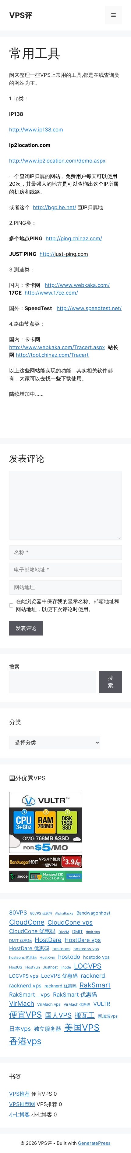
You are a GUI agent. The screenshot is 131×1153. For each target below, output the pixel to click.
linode (66, 967)
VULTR (101, 1004)
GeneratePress (94, 1143)
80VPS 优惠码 (41, 913)
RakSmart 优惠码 (75, 994)
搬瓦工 (85, 1015)
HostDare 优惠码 (29, 948)
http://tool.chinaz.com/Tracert (52, 355)
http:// (47, 254)
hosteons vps (86, 949)
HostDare (48, 940)
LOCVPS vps (23, 976)
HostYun (32, 967)
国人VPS (58, 1015)
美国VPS (82, 1027)
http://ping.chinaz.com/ (74, 238)
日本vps (20, 1028)
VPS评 (20, 15)
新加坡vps (108, 1016)
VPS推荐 (19, 1094)
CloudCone (26, 922)
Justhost (50, 967)
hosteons (61, 948)
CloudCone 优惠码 (32, 931)
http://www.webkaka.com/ (77, 285)
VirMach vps (49, 1004)
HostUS (15, 967)
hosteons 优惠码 (23, 957)
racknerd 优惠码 (60, 985)
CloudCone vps (70, 922)
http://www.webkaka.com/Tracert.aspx (57, 347)
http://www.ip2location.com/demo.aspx (57, 161)
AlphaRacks (64, 913)
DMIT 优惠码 (20, 940)
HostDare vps (83, 939)
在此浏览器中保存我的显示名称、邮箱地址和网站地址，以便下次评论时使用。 (67, 605)
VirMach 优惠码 (77, 1004)
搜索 (14, 667)
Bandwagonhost (93, 912)
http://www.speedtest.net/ (89, 308)
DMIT (77, 931)
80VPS (18, 912)
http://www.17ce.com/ (50, 293)
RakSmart (95, 985)
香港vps (25, 1041)
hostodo (69, 956)
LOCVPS (87, 966)
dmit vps (93, 932)
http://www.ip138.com (36, 130)
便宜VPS (25, 1014)
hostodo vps (96, 957)
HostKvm (47, 957)
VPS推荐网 (22, 1104)
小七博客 (19, 1115)
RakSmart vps (29, 994)
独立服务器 (47, 1029)
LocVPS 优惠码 (59, 975)
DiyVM (63, 932)
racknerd (93, 975)
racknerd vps (25, 985)
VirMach (21, 1003)
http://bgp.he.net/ (54, 207)
